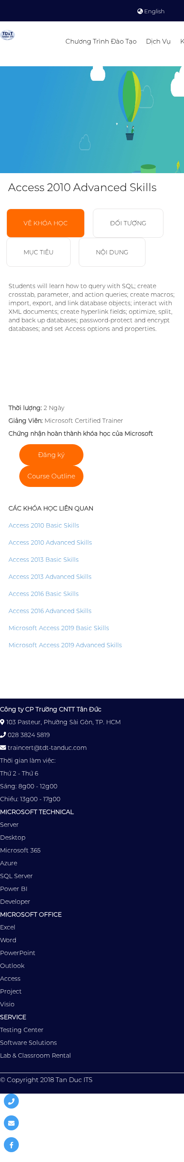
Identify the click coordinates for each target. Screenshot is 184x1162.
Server (9, 825)
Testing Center (22, 1030)
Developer (15, 901)
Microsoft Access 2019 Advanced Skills (65, 645)
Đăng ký (51, 455)
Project (11, 991)
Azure (8, 863)
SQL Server (16, 876)
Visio (7, 1004)
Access (10, 978)
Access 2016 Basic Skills (44, 594)
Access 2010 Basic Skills (44, 525)
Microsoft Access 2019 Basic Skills (59, 628)
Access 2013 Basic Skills (44, 559)
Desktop (12, 837)
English (154, 11)
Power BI (13, 889)
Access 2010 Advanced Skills (50, 542)
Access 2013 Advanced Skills (50, 577)
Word (8, 940)
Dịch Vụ (158, 41)
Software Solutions (28, 1043)
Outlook (12, 966)
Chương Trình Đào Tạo (101, 41)
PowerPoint (18, 953)
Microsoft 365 (20, 850)
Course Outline (51, 476)
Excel (7, 927)
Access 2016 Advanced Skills (50, 611)
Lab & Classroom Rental (35, 1055)
